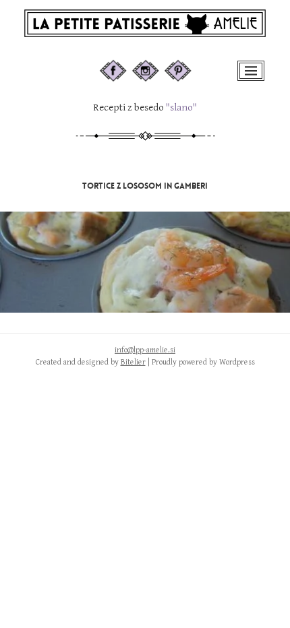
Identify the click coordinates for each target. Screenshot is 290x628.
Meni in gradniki (252, 79)
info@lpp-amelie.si (145, 350)
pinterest (187, 66)
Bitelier (133, 362)
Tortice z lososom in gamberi (145, 186)
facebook (124, 66)
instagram (157, 66)
